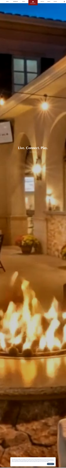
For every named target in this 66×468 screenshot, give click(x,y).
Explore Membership (33, 151)
